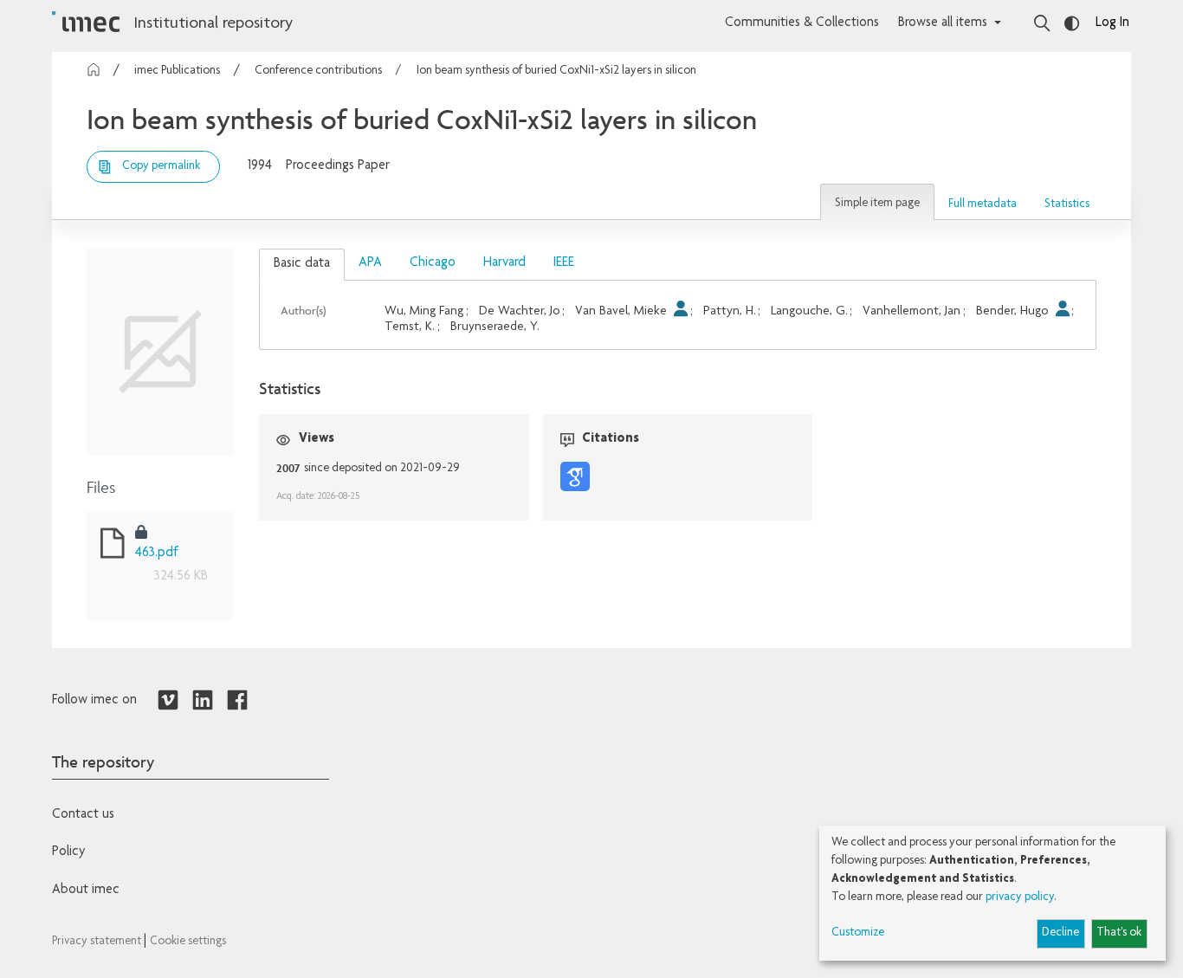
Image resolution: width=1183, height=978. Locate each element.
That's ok (1118, 933)
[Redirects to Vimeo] (168, 701)
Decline (1060, 933)
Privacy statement (98, 942)
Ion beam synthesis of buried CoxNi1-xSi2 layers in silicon (556, 71)
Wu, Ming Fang (424, 311)
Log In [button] (1112, 23)
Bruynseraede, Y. (495, 327)
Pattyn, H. (729, 311)
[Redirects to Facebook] (237, 701)
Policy (68, 852)
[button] (877, 202)
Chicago (433, 263)
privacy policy (1020, 897)
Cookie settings (188, 942)
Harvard (504, 263)
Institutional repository (213, 24)
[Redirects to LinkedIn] (202, 701)
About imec (86, 890)
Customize (857, 933)
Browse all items (942, 23)
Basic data (302, 264)
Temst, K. (410, 327)
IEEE (563, 263)
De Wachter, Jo (519, 311)
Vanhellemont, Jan (911, 311)
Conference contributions (318, 71)
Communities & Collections (802, 23)
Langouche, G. (809, 311)
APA (370, 263)
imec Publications (177, 71)
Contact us (83, 815)
